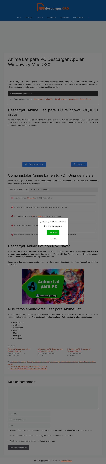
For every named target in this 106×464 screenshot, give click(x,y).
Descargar (53, 232)
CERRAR (53, 239)
